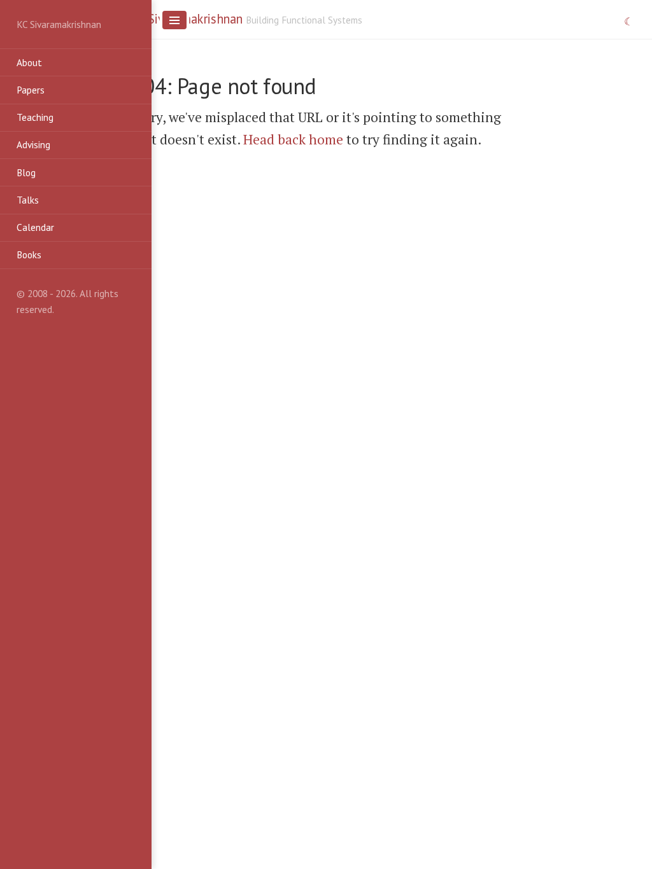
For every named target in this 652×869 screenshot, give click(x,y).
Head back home (293, 139)
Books (29, 254)
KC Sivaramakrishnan (187, 18)
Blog (26, 172)
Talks (28, 199)
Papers (31, 89)
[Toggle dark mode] (629, 22)
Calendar (35, 227)
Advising (33, 144)
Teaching (35, 117)
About (29, 62)
